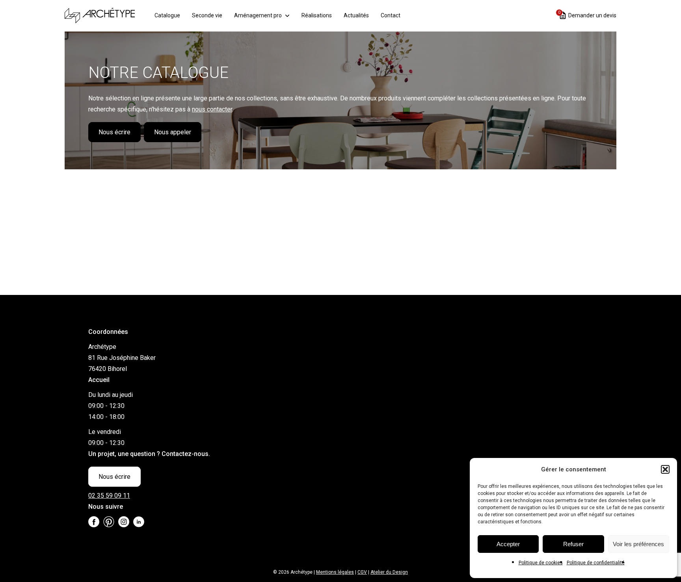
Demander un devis (587, 15)
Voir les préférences (638, 544)
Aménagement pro (258, 15)
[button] (665, 469)
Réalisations (316, 15)
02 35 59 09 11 (109, 495)
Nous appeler (172, 132)
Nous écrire (114, 132)
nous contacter (212, 109)
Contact (390, 15)
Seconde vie (207, 15)
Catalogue (167, 15)
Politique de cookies (541, 562)
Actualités (356, 15)
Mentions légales (335, 572)
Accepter (508, 544)
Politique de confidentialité (596, 562)
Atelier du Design (389, 572)
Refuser (573, 544)
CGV (362, 572)
